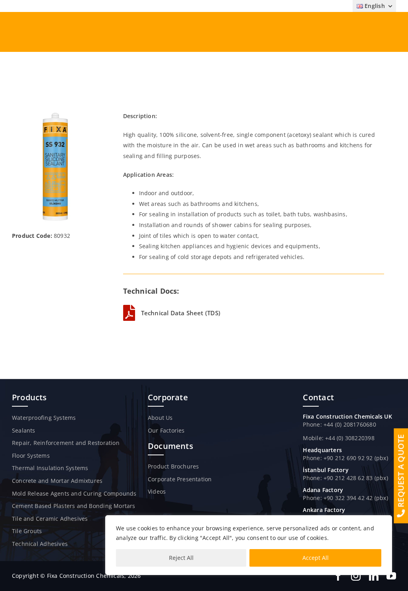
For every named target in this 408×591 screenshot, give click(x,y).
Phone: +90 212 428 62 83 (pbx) (345, 478)
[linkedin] (374, 576)
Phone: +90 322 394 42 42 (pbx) (345, 498)
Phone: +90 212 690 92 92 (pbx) (345, 458)
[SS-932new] (55, 113)
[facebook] (338, 576)
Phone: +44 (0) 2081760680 (339, 424)
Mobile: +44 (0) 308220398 (338, 438)
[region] (248, 545)
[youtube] (391, 576)
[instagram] (356, 576)
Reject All (181, 557)
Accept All (315, 557)
